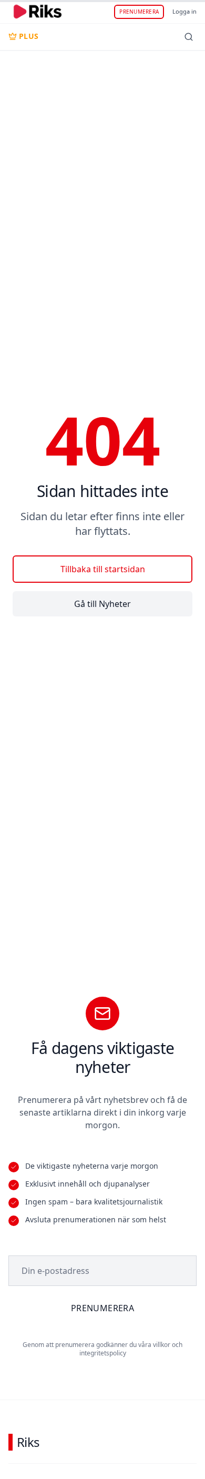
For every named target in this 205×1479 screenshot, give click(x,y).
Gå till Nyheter (102, 604)
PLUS (28, 36)
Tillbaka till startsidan (102, 569)
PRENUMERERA (139, 11)
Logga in (184, 11)
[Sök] (189, 37)
